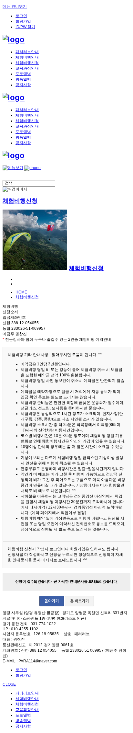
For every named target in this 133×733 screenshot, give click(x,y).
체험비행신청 (27, 63)
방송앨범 (23, 79)
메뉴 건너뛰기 (15, 6)
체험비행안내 (27, 57)
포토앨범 (23, 74)
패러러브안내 (27, 52)
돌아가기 (52, 601)
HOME (21, 292)
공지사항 (23, 85)
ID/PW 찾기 (25, 27)
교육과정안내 (27, 68)
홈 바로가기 (79, 601)
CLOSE (9, 684)
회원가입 (23, 21)
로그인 (21, 16)
